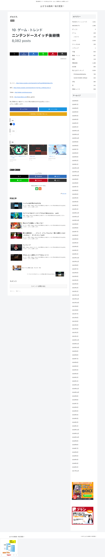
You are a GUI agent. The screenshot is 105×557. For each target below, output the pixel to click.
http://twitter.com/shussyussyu (23, 92)
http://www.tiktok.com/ (20, 97)
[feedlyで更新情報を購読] (36, 188)
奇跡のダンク (52, 156)
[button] (62, 54)
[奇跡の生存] (38, 150)
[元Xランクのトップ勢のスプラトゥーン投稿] (19, 150)
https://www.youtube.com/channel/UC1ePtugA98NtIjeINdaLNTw (34, 83)
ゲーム (12, 169)
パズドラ (18, 169)
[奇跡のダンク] (57, 150)
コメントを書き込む (38, 286)
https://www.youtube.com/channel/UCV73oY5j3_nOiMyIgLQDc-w (32, 87)
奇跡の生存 (32, 156)
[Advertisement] (38, 71)
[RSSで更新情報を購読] (40, 188)
